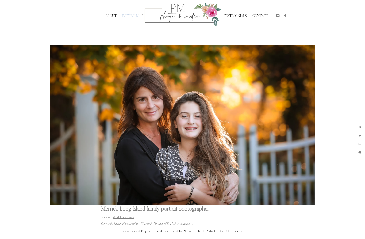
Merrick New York (123, 217)
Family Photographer (126, 223)
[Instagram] (278, 15)
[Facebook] (285, 15)
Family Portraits (154, 223)
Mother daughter (180, 223)
